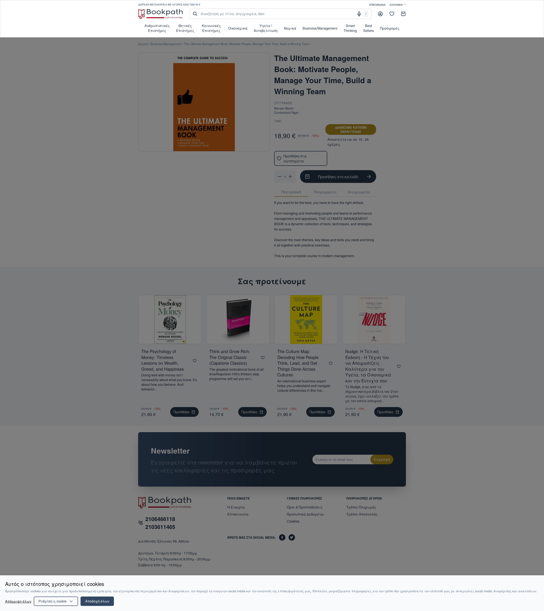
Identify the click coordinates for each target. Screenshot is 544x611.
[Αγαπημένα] (391, 13)
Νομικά (290, 28)
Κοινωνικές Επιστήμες (211, 28)
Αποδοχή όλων (97, 601)
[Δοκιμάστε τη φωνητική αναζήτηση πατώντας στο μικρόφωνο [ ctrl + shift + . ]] (359, 13)
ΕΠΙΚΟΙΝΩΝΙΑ (377, 4)
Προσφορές (390, 28)
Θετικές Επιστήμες (185, 28)
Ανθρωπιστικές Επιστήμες (157, 28)
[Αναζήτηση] (195, 13)
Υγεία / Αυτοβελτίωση (266, 28)
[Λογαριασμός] (380, 13)
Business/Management (320, 28)
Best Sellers (368, 28)
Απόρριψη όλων (18, 601)
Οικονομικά (237, 28)
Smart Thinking (350, 28)
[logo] (160, 14)
